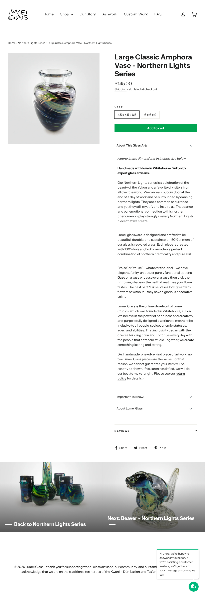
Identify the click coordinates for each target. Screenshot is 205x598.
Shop (65, 14)
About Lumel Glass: (130, 408)
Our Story (87, 14)
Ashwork (109, 14)
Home (48, 14)
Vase (119, 107)
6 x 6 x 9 (150, 115)
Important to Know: (130, 397)
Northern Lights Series (31, 42)
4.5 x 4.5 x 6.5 (127, 115)
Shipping (121, 89)
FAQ (158, 14)
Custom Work (136, 14)
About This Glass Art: (132, 145)
